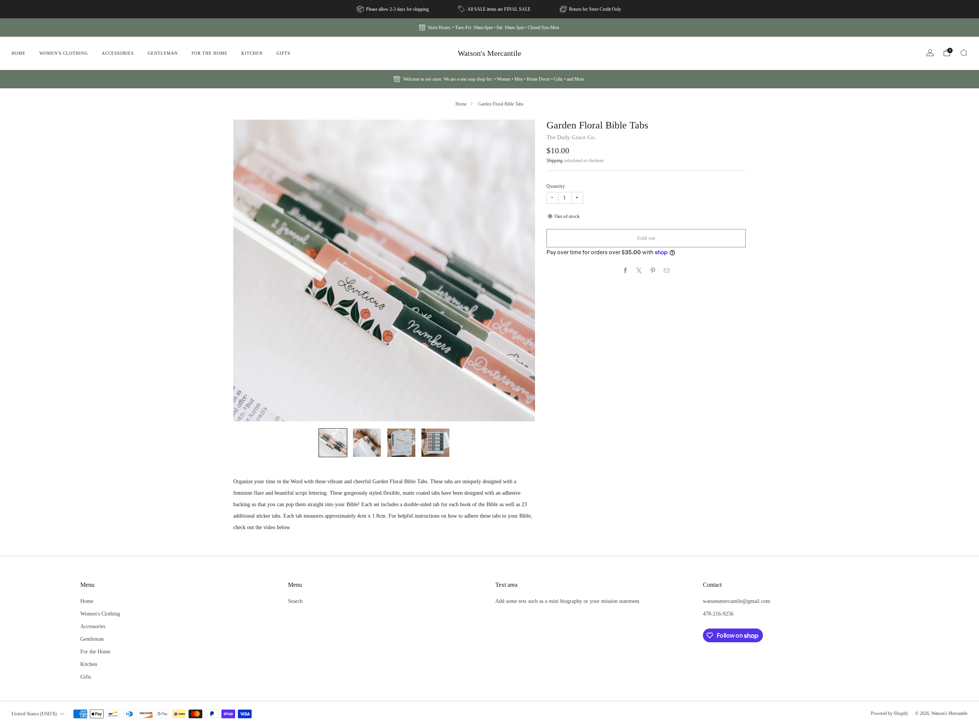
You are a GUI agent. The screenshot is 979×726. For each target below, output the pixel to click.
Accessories (118, 53)
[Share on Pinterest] (653, 270)
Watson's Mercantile (489, 53)
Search (295, 601)
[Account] (930, 53)
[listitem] (393, 9)
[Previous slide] (248, 271)
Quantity (555, 186)
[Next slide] (520, 271)
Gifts (283, 53)
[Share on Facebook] (625, 270)
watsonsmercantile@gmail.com (736, 601)
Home (18, 53)
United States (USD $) (34, 713)
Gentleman (163, 53)
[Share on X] (639, 270)
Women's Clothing (63, 53)
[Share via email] (667, 270)
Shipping (554, 160)
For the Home (210, 53)
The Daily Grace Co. (571, 137)
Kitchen (252, 53)
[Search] (964, 53)
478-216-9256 (718, 614)
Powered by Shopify (889, 713)
